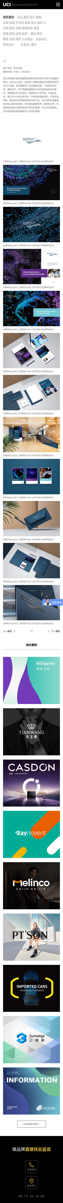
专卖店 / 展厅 (29, 44)
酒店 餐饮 (36, 33)
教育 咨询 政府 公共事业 (18, 39)
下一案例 (55, 631)
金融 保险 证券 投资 (15, 33)
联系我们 (31, 1185)
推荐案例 (8, 17)
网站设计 (8, 44)
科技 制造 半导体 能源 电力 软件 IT (24, 22)
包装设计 (41, 39)
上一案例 (7, 631)
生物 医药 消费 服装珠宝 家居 (21, 28)
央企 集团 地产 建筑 (29, 17)
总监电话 (31, 1169)
